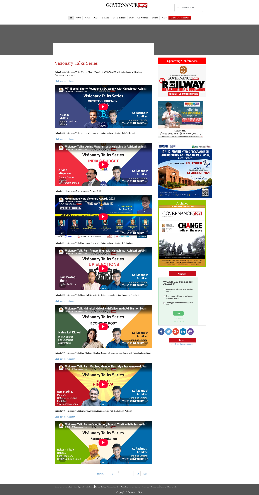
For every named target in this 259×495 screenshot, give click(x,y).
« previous (100, 473)
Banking (105, 17)
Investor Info (67, 487)
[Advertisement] (104, 51)
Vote (178, 313)
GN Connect (142, 17)
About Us (58, 487)
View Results (178, 318)
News (78, 17)
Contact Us (155, 487)
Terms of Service (113, 487)
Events (155, 17)
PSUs (95, 17)
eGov (131, 17)
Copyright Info (79, 487)
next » (145, 473)
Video (164, 17)
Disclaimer (90, 487)
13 (137, 473)
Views (87, 17)
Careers (137, 487)
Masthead (145, 487)
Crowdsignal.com (178, 321)
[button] (161, 81)
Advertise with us (127, 487)
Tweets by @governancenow (182, 343)
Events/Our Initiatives (180, 17)
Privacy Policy (100, 487)
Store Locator (172, 487)
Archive (163, 487)
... (128, 473)
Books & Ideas (119, 17)
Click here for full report (65, 80)
